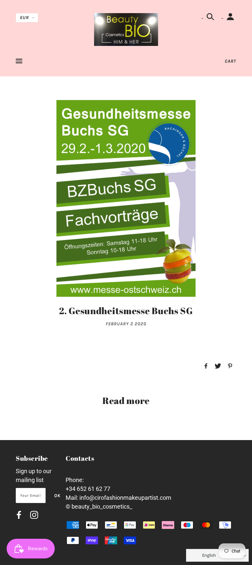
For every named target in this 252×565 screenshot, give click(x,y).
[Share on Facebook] (206, 366)
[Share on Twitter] (218, 366)
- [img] (202, 18)
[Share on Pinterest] (230, 366)
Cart (230, 61)
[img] (19, 516)
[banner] (126, 29)
